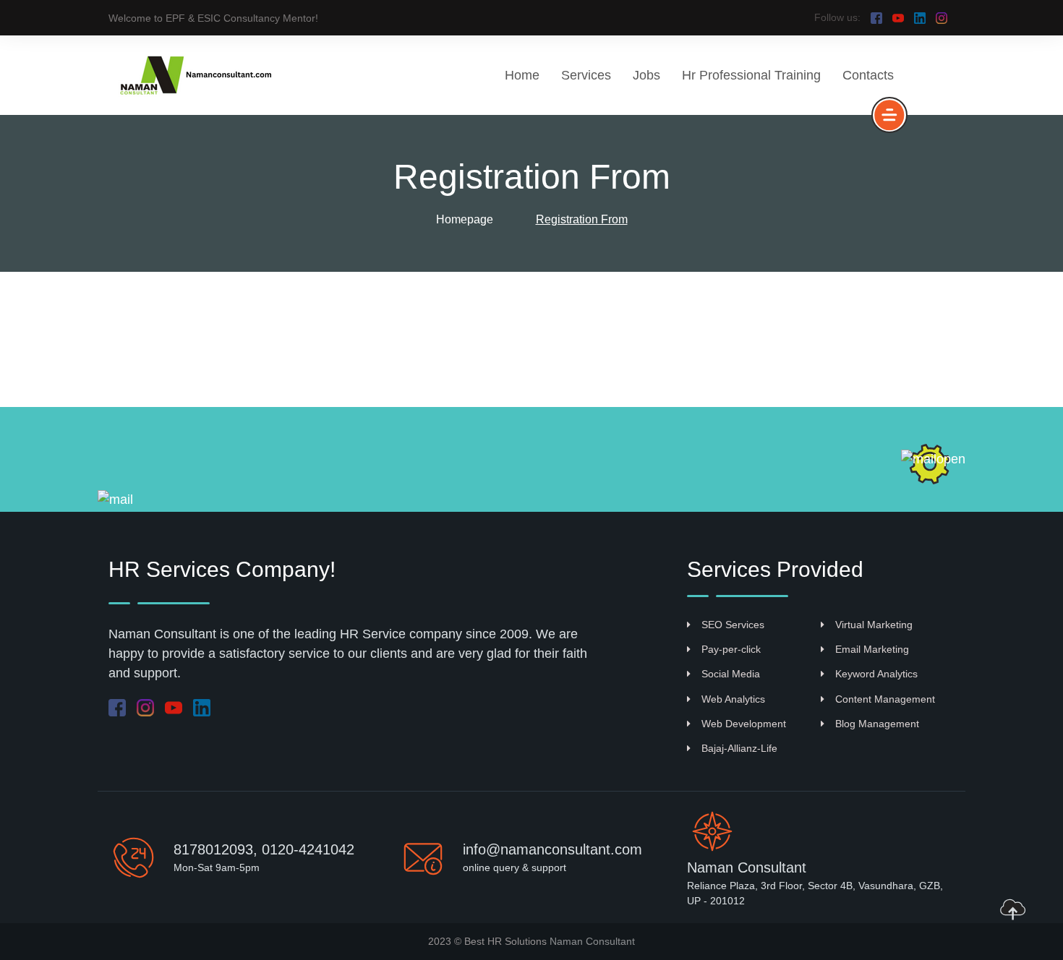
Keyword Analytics (876, 674)
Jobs (646, 75)
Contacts (868, 75)
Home (522, 75)
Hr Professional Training (751, 75)
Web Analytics (733, 699)
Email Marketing (872, 649)
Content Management (885, 699)
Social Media (730, 674)
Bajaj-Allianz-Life (739, 748)
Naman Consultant (592, 941)
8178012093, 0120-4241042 (264, 849)
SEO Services (732, 624)
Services (586, 75)
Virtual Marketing (874, 624)
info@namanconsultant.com (552, 849)
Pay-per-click (731, 649)
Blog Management (877, 723)
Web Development (743, 723)
